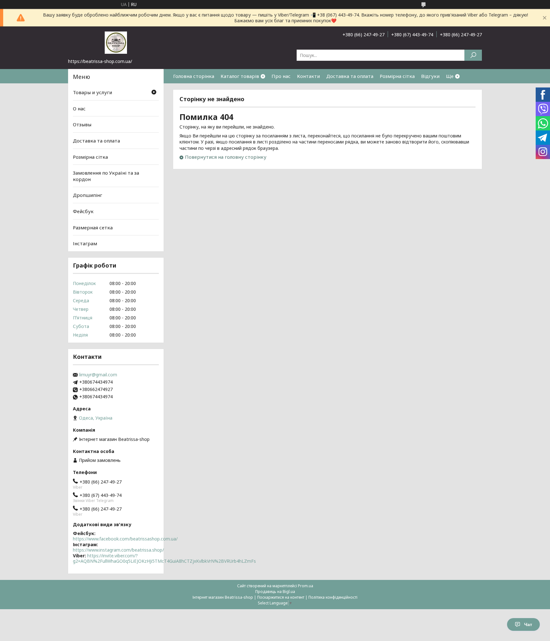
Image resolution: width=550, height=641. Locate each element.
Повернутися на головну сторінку (225, 157)
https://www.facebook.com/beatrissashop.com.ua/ (125, 539)
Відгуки (430, 76)
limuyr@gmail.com (98, 375)
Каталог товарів (240, 76)
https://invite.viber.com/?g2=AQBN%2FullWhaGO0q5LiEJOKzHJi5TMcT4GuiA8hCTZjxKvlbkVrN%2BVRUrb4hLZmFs (164, 558)
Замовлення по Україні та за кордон (106, 176)
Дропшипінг (87, 195)
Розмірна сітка (397, 76)
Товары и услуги (92, 92)
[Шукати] (473, 55)
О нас (79, 108)
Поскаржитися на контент (280, 597)
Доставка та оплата (349, 76)
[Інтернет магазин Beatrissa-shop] (116, 42)
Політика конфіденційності (332, 597)
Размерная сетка (93, 227)
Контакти (308, 76)
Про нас (281, 76)
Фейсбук (83, 211)
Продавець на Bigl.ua (275, 591)
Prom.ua (305, 586)
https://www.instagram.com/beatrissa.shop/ (118, 550)
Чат (528, 624)
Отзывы (82, 124)
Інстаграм (85, 243)
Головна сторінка (193, 76)
